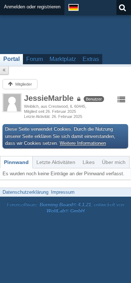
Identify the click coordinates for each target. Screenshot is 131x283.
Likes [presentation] (89, 162)
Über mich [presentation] (114, 162)
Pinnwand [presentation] (16, 162)
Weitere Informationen (83, 143)
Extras (91, 59)
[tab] (16, 162)
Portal (11, 59)
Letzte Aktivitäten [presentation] (55, 162)
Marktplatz (62, 59)
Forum (34, 59)
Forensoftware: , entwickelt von (65, 207)
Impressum (63, 192)
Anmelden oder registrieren (32, 6)
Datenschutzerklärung (25, 192)
